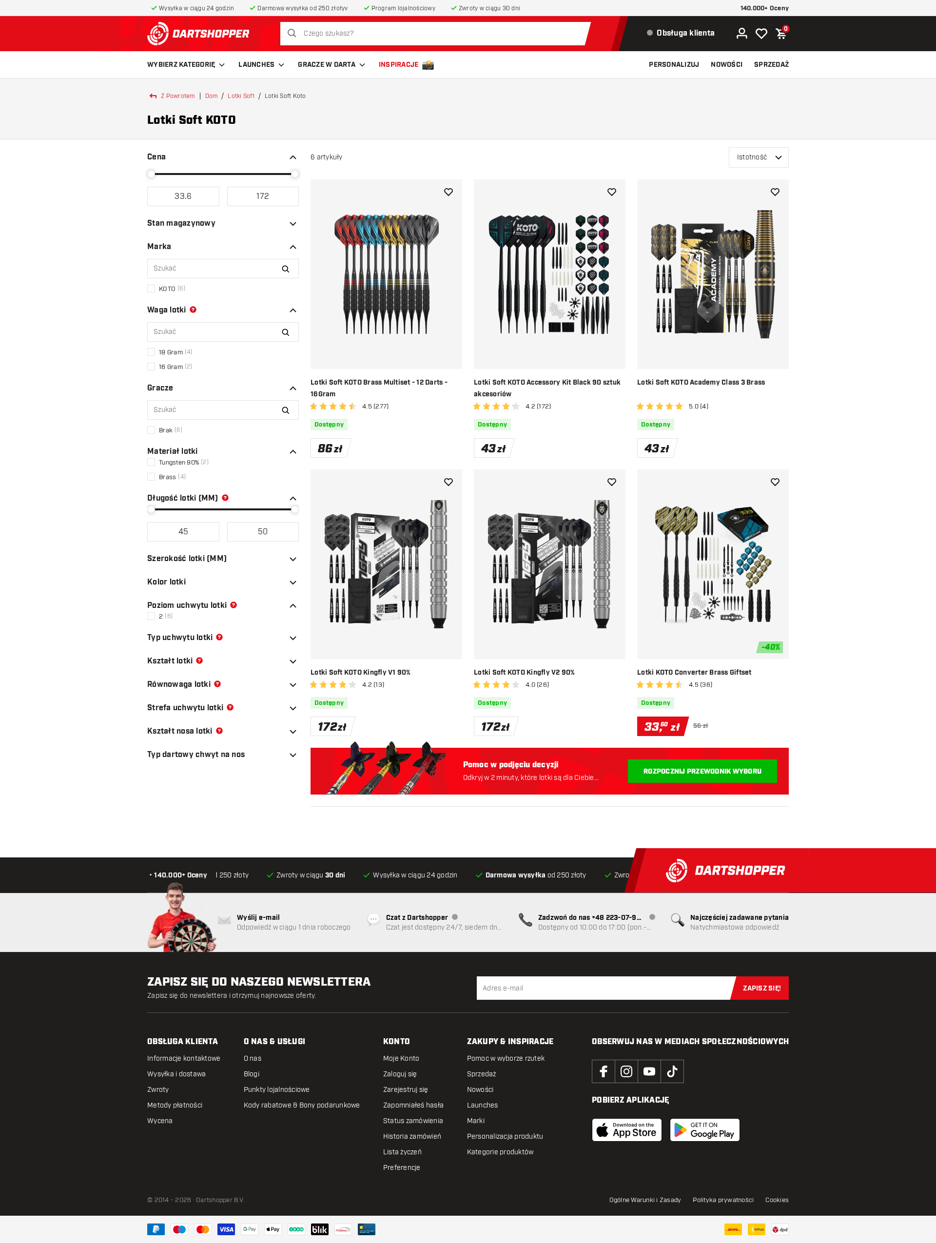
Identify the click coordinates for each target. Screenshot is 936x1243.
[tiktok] (672, 1071)
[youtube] (649, 1071)
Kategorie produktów (500, 1152)
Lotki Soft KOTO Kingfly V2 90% (524, 672)
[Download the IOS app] (627, 1130)
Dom (211, 96)
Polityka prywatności (723, 1200)
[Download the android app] (705, 1130)
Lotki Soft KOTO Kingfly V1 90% (361, 672)
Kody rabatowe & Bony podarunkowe (302, 1105)
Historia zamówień (412, 1136)
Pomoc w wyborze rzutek (506, 1058)
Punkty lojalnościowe (277, 1090)
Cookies (777, 1200)
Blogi (251, 1074)
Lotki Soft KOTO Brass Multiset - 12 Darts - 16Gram (379, 388)
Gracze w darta (326, 64)
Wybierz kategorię (181, 64)
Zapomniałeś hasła (413, 1105)
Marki (476, 1121)
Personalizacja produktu (505, 1136)
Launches (256, 64)
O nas (252, 1058)
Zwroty (158, 1090)
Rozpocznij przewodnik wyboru (702, 771)
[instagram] (626, 1071)
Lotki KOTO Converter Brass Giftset (694, 672)
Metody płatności (174, 1105)
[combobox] (438, 33)
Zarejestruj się (406, 1090)
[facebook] (603, 1071)
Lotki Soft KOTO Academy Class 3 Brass (701, 382)
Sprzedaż (481, 1074)
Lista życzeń (402, 1152)
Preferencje (402, 1168)
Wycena (160, 1121)
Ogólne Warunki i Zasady (645, 1200)
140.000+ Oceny (765, 8)
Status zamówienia (413, 1121)
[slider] (151, 174)
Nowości (480, 1090)
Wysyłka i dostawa (176, 1074)
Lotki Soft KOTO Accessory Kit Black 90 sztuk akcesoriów (547, 388)
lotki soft (241, 96)
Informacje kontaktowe (183, 1058)
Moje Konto (401, 1058)
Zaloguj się (400, 1074)
